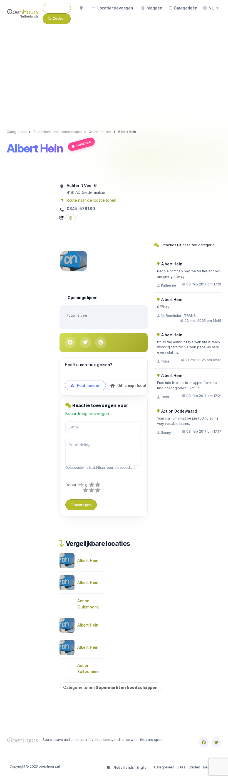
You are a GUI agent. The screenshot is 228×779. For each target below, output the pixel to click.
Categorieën (164, 767)
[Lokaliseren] (81, 8)
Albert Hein (87, 560)
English (142, 767)
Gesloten (83, 143)
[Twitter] (216, 742)
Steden (194, 767)
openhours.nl (49, 766)
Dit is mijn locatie (133, 385)
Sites (181, 767)
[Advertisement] (114, 72)
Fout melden (76, 315)
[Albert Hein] (73, 260)
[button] (210, 8)
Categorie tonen (110, 687)
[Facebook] (204, 742)
